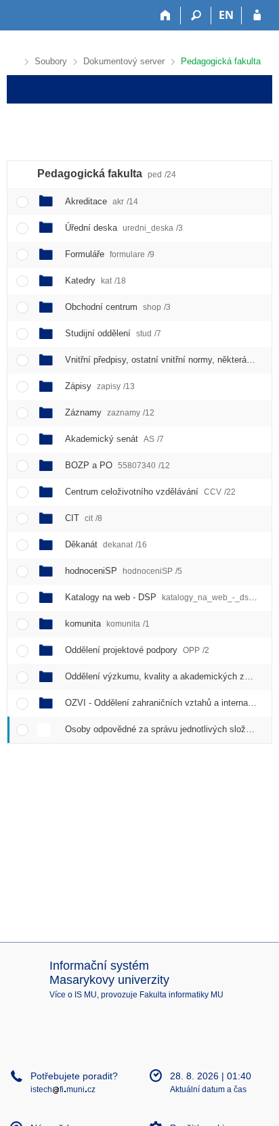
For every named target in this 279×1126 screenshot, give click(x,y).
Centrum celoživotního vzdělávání (150, 492)
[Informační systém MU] (12, 60)
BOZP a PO (117, 465)
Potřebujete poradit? (74, 1076)
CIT (83, 518)
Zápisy (100, 386)
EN (226, 14)
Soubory (51, 61)
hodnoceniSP (123, 571)
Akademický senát (114, 439)
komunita (107, 623)
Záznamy (109, 412)
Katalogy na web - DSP (164, 597)
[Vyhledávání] (196, 15)
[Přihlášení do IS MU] (257, 15)
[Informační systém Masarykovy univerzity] (31, 15)
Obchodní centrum (118, 307)
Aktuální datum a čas (208, 1089)
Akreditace (101, 201)
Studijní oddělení (113, 333)
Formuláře (109, 254)
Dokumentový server (124, 61)
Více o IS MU (73, 994)
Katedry (95, 280)
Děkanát (106, 544)
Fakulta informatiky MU (181, 994)
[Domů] (165, 15)
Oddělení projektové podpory (137, 650)
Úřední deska (124, 228)
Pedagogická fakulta (221, 61)
